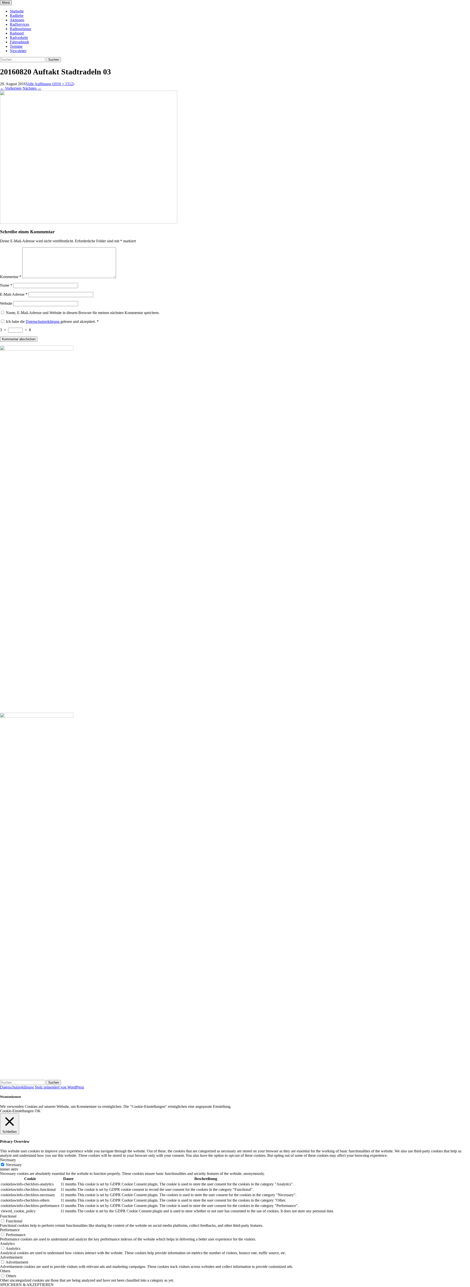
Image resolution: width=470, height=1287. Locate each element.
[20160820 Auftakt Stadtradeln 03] (88, 222)
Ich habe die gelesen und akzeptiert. (52, 321)
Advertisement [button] (11, 1257)
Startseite (17, 11)
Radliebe (17, 15)
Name (6, 285)
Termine (16, 46)
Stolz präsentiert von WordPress (59, 1087)
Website (6, 303)
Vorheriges (11, 88)
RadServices (19, 24)
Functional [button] (8, 1216)
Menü (6, 2)
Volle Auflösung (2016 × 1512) (50, 84)
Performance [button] (10, 1230)
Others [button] (5, 1271)
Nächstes (32, 88)
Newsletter (18, 51)
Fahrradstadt (19, 42)
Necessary (14, 1165)
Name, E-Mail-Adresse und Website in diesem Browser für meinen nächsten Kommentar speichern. (83, 313)
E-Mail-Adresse (13, 294)
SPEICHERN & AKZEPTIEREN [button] (27, 1285)
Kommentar (10, 277)
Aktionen (17, 20)
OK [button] (38, 1111)
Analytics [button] (7, 1243)
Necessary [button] (8, 1160)
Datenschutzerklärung (43, 321)
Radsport (17, 33)
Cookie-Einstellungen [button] (17, 1111)
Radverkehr (19, 37)
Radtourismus (20, 29)
